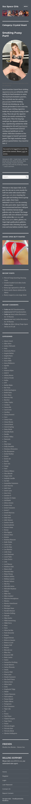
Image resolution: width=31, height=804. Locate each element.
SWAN (6, 692)
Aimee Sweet (8, 341)
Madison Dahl (9, 566)
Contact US (6, 789)
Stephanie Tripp (9, 689)
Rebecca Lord (8, 642)
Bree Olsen (7, 395)
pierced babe (6, 102)
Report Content (7, 793)
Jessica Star (8, 505)
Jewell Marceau (9, 513)
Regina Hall (8, 645)
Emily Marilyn (9, 454)
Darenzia (7, 439)
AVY (5, 383)
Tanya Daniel (8, 699)
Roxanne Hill (8, 655)
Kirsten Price (8, 535)
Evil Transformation (18, 309)
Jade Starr (7, 488)
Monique (7, 606)
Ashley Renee (8, 375)
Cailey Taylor (8, 402)
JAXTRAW (7, 500)
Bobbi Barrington (10, 390)
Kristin (6, 537)
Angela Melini (9, 353)
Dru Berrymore (9, 451)
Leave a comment (9, 166)
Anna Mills (7, 361)
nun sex (17, 217)
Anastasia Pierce (9, 351)
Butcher (7, 400)
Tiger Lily (7, 709)
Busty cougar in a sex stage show (15, 295)
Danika (6, 434)
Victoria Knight (9, 726)
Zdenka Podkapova (10, 733)
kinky (4, 162)
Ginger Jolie (8, 476)
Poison (6, 635)
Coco (5, 417)
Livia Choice (8, 559)
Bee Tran (7, 388)
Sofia (6, 687)
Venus (6, 723)
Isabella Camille (9, 478)
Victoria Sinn (8, 728)
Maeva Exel (8, 569)
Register (5, 776)
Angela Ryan (8, 356)
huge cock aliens (11, 195)
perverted (20, 162)
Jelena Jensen (8, 503)
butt (8, 161)
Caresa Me (7, 407)
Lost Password (7, 785)
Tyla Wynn (7, 716)
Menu (26, 6)
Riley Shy (7, 652)
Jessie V (6, 510)
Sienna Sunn (8, 682)
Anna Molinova (9, 363)
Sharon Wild (8, 672)
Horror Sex (21, 747)
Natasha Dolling (9, 613)
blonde (4, 161)
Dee (5, 441)
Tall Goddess (8, 696)
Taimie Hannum (9, 694)
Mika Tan (7, 593)
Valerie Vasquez (9, 719)
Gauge (6, 466)
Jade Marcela (8, 486)
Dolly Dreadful (9, 446)
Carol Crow (7, 410)
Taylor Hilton (8, 701)
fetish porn (9, 219)
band (26, 159)
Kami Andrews (9, 525)
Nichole (6, 616)
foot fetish (19, 161)
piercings (5, 164)
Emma (6, 456)
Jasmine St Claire (10, 498)
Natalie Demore (9, 611)
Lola (5, 562)
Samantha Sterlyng (10, 662)
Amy (5, 348)
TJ (5, 711)
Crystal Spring (9, 427)
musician (14, 162)
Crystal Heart (17, 159)
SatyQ (6, 669)
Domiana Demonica (11, 449)
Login (23, 151)
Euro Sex (7, 464)
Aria (5, 368)
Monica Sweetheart (10, 603)
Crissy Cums (8, 419)
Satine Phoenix (9, 667)
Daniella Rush (9, 432)
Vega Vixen (8, 721)
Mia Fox (7, 584)
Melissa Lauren (9, 579)
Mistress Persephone (11, 598)
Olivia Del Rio (8, 630)
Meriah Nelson (9, 581)
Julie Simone (8, 520)
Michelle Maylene (10, 589)
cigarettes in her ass (9, 92)
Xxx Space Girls (10, 6)
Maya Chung (8, 574)
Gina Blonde (8, 473)
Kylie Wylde (8, 542)
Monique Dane (9, 608)
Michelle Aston (9, 586)
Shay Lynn (7, 674)
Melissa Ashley (9, 576)
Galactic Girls (13, 202)
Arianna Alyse (9, 370)
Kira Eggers (8, 532)
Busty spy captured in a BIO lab (14, 288)
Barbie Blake (8, 385)
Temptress (7, 704)
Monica (6, 601)
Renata (6, 647)
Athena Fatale (9, 378)
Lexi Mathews (9, 554)
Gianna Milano (9, 471)
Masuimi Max (8, 571)
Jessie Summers (9, 508)
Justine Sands (8, 522)
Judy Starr (7, 517)
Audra (6, 380)
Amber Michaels (9, 346)
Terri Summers (9, 706)
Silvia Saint (8, 684)
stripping (25, 164)
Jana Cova (7, 493)
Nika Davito (8, 618)
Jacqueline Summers (11, 483)
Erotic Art (7, 459)
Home (4, 772)
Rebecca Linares (9, 640)
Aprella (6, 365)
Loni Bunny (8, 564)
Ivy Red (6, 481)
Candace (7, 405)
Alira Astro (7, 343)
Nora (5, 628)
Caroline (7, 412)
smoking (19, 164)
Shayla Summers (10, 677)
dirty (11, 161)
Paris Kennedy (9, 633)
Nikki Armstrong (10, 620)
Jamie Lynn (8, 490)
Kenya (6, 530)
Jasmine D (7, 495)
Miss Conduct (8, 596)
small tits (13, 164)
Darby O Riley (8, 437)
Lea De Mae (8, 547)
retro (9, 164)
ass (23, 159)
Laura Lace (7, 544)
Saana (6, 660)
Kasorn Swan (8, 527)
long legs (8, 162)
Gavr (5, 468)
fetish (14, 161)
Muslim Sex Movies (9, 747)
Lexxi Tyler (8, 557)
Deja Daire (7, 444)
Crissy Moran (8, 422)
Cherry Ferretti (9, 414)
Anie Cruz (7, 358)
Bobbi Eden (8, 392)
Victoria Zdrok (9, 731)
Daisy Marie (8, 429)
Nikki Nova (8, 623)
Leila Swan (7, 552)
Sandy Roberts (9, 665)
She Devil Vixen (9, 679)
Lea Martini (8, 549)
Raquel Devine (9, 638)
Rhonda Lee (8, 650)
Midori (6, 591)
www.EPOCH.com (16, 761)
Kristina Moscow (10, 540)
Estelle (6, 461)
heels (24, 161)
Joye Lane (7, 515)
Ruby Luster (8, 657)
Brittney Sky (8, 397)
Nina (5, 625)
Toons (6, 714)
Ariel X (6, 373)
